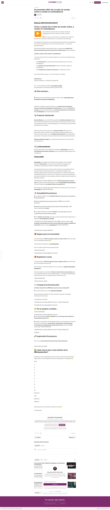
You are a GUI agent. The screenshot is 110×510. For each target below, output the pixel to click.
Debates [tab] (45, 459)
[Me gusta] (35, 18)
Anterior (38, 437)
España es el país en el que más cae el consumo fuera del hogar (51, 206)
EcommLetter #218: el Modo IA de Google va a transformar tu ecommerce (49, 463)
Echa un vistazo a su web (42, 139)
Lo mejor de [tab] (37, 459)
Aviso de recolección (19, 508)
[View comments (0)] (38, 18)
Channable (37, 162)
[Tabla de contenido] (1, 255)
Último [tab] (41, 459)
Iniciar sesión (105, 2)
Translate (36, 7)
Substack (98, 508)
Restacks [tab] (42, 445)
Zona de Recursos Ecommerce (67, 182)
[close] (66, 467)
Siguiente (71, 437)
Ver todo (37, 492)
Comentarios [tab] (37, 445)
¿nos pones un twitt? (56, 85)
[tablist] (39, 445)
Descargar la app (59, 508)
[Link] (32, 23)
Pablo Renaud (39, 14)
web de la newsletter (56, 290)
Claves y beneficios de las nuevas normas (46, 201)
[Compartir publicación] (92, 2)
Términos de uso (55, 486)
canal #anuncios (54, 244)
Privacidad (10, 508)
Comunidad (37, 189)
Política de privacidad (62, 488)
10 (34, 390)
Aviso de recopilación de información (51, 488)
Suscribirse (97, 2)
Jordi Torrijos (63, 149)
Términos (13, 508)
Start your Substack (52, 508)
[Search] (90, 2)
